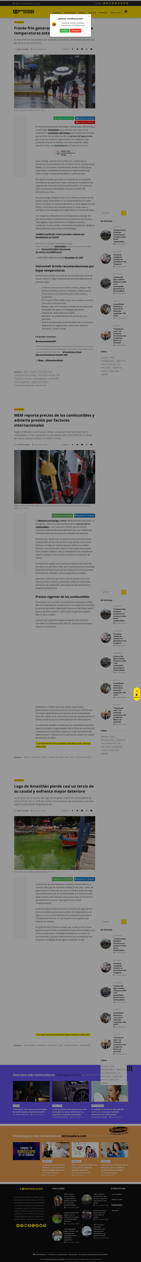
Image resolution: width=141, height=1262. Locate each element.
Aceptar (65, 30)
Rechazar (75, 30)
